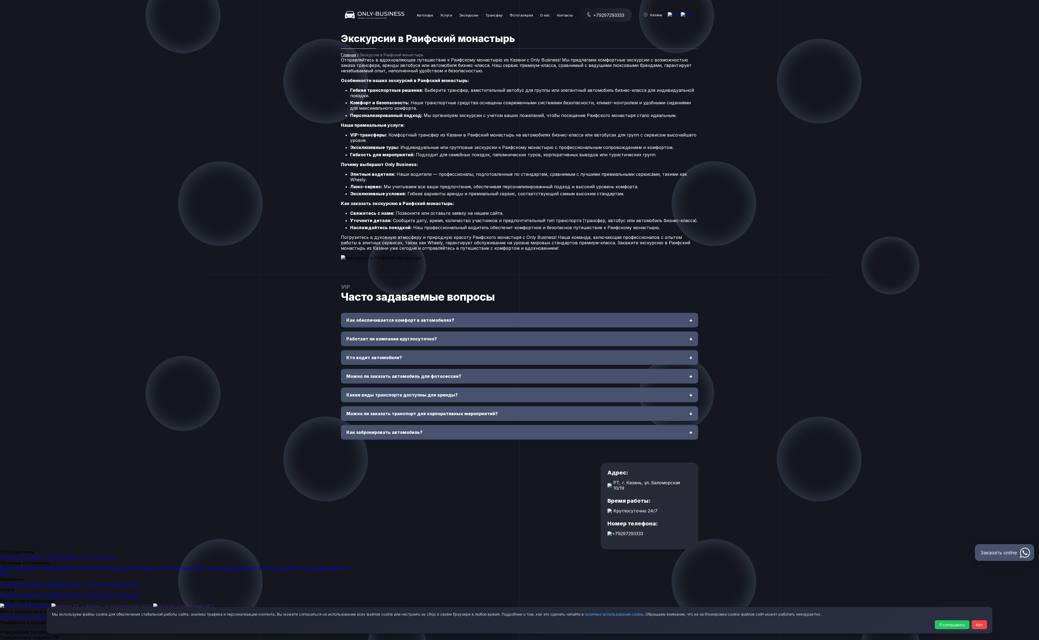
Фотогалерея (521, 15)
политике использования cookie (614, 614)
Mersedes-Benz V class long (76, 584)
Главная (348, 55)
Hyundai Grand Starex (23, 584)
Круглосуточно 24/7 (191, 606)
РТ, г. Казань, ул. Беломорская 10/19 (112, 606)
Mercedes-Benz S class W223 (73, 568)
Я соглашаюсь (952, 624)
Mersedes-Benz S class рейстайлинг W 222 (220, 568)
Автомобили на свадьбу (111, 595)
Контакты (565, 15)
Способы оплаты (60, 557)
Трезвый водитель (63, 595)
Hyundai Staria (122, 584)
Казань (656, 15)
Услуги (446, 15)
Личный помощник (20, 595)
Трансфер (494, 15)
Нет (979, 624)
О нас (545, 15)
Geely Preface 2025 (20, 568)
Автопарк (425, 15)
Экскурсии (468, 15)
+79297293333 (608, 15)
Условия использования (26, 617)
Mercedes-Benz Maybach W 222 (139, 568)
